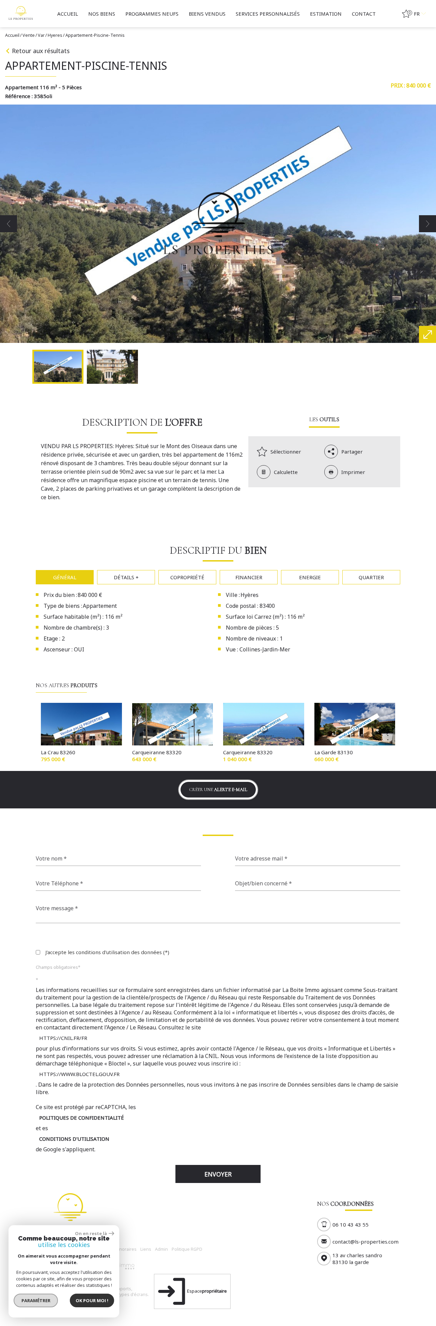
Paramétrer (35, 1300)
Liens (145, 1249)
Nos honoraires (120, 1249)
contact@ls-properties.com (365, 1241)
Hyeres (55, 35)
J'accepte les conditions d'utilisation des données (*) (107, 952)
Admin (161, 1249)
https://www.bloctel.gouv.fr (79, 1074)
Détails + (126, 577)
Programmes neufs (151, 13)
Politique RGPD (187, 1249)
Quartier (371, 577)
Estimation (326, 13)
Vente (28, 35)
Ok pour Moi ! (92, 1300)
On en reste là (91, 1233)
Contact (364, 13)
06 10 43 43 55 (350, 1224)
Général (64, 577)
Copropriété (187, 577)
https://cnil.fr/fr (63, 1038)
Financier (248, 577)
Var (41, 35)
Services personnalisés (268, 13)
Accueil (67, 13)
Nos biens (101, 13)
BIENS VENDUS (207, 13)
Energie (310, 577)
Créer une (218, 789)
